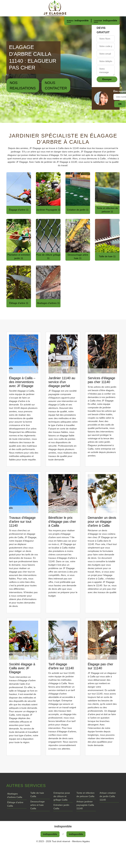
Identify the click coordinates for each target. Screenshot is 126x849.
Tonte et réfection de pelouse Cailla (85, 795)
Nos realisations (23, 85)
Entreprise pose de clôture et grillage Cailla (61, 796)
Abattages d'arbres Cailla (14, 795)
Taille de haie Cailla (37, 795)
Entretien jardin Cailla (61, 807)
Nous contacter (56, 85)
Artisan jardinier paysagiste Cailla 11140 (85, 805)
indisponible (81, 20)
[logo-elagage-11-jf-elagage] (63, 8)
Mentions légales (81, 841)
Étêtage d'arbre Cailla (15, 804)
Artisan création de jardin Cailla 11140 (108, 796)
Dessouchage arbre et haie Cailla (37, 805)
